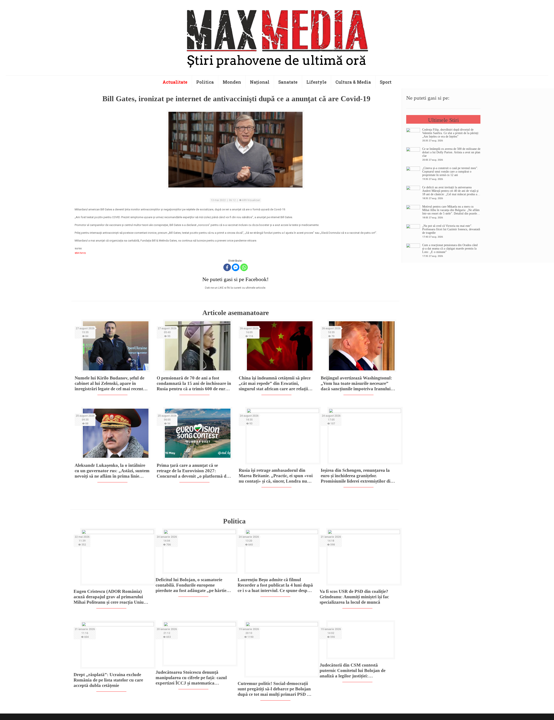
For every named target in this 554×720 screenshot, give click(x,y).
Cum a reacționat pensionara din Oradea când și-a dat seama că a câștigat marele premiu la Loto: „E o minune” (450, 248)
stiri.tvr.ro (80, 252)
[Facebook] (227, 267)
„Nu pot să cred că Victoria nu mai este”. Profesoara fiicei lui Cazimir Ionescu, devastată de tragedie (451, 229)
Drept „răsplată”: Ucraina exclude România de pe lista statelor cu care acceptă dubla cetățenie (108, 680)
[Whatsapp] (244, 267)
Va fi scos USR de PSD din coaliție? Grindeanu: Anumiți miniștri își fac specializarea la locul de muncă (354, 597)
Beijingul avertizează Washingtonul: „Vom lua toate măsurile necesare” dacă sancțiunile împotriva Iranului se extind (358, 383)
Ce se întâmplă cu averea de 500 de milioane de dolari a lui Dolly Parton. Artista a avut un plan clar (451, 152)
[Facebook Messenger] (235, 267)
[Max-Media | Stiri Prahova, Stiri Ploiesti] (276, 37)
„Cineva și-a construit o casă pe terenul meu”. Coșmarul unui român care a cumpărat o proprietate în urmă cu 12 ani (450, 171)
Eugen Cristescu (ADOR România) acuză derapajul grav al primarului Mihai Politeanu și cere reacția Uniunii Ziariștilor (111, 597)
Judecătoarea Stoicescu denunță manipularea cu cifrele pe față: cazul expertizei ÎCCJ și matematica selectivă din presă (191, 678)
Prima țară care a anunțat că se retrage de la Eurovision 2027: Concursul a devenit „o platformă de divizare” (192, 471)
